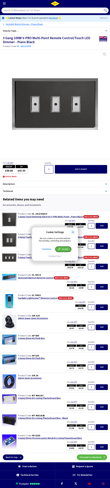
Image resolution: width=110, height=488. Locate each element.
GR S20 (36, 315)
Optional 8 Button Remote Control (35, 278)
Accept (65, 249)
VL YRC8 (36, 275)
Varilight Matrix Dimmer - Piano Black (24, 24)
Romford (53, 18)
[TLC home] (55, 3)
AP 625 (35, 355)
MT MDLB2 (37, 395)
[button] (73, 232)
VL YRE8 (36, 295)
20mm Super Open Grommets (33, 318)
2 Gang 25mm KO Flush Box (31, 338)
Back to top (12, 457)
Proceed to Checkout (90, 457)
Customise (46, 249)
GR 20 (35, 375)
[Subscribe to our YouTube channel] (89, 483)
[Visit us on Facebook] (62, 483)
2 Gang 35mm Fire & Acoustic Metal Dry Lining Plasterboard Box (50, 438)
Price (8, 163)
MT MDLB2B (38, 415)
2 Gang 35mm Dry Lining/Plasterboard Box (39, 398)
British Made (91, 216)
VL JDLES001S (39, 213)
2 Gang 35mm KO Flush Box (31, 358)
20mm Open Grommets (30, 378)
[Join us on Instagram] (103, 483)
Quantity (48, 163)
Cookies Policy (55, 256)
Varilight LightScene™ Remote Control (37, 298)
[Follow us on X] (75, 483)
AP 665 (35, 335)
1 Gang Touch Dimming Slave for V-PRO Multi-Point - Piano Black (50, 216)
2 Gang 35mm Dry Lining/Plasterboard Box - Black (43, 418)
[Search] (106, 10)
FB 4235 (36, 435)
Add (81, 169)
